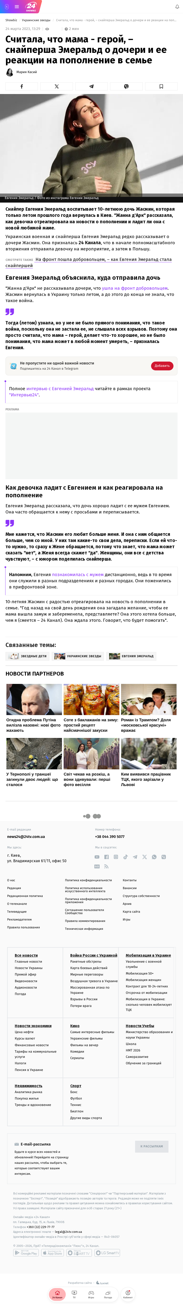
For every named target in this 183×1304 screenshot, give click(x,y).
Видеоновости (26, 981)
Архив (127, 904)
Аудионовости (26, 987)
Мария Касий (26, 72)
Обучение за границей (143, 1063)
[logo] (31, 6)
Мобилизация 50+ (139, 973)
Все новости (26, 955)
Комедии (77, 1052)
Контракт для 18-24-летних (147, 986)
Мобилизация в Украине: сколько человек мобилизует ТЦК (149, 1004)
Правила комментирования (85, 921)
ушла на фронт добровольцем (134, 288)
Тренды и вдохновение (33, 1105)
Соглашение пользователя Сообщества (84, 912)
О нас (11, 880)
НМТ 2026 (133, 1050)
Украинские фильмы (86, 1038)
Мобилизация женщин (143, 980)
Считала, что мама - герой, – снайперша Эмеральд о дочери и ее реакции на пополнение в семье (116, 20)
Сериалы (77, 1058)
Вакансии (130, 888)
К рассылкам (152, 1146)
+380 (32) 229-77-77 (41, 1227)
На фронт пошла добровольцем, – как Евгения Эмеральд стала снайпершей (88, 262)
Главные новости (28, 962)
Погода (20, 994)
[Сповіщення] (177, 7)
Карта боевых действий (88, 968)
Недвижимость (28, 1086)
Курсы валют (25, 1038)
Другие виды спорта (86, 1118)
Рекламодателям (19, 919)
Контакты (130, 880)
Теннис (75, 1105)
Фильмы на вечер (84, 1045)
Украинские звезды (36, 20)
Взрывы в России (83, 999)
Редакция (14, 888)
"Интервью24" (24, 395)
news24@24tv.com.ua (26, 837)
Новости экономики (33, 1026)
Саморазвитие (137, 1057)
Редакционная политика (25, 896)
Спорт (75, 1086)
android (26, 1253)
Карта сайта (131, 911)
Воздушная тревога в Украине (94, 981)
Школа (131, 1044)
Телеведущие (17, 911)
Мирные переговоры (86, 974)
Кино (75, 1026)
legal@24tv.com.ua (68, 1232)
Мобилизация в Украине (148, 955)
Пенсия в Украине (29, 1070)
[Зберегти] (161, 86)
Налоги (20, 1063)
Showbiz (11, 20)
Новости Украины (29, 968)
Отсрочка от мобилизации (146, 993)
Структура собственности (141, 896)
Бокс (73, 1092)
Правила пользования (23, 927)
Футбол (76, 1098)
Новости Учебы (140, 1026)
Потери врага (81, 1006)
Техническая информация (84, 929)
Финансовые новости (32, 1045)
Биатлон (76, 1111)
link (97, 857)
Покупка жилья (27, 1098)
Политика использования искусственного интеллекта (85, 890)
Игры (126, 919)
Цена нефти (24, 1032)
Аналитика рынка (28, 1092)
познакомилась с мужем (77, 574)
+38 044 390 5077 (109, 837)
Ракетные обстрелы (85, 962)
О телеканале (17, 904)
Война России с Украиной (93, 955)
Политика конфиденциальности (88, 880)
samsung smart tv (107, 1253)
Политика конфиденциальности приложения (88, 901)
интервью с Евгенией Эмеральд (59, 389)
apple (52, 1253)
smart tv (79, 1253)
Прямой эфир (25, 974)
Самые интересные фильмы (92, 1032)
